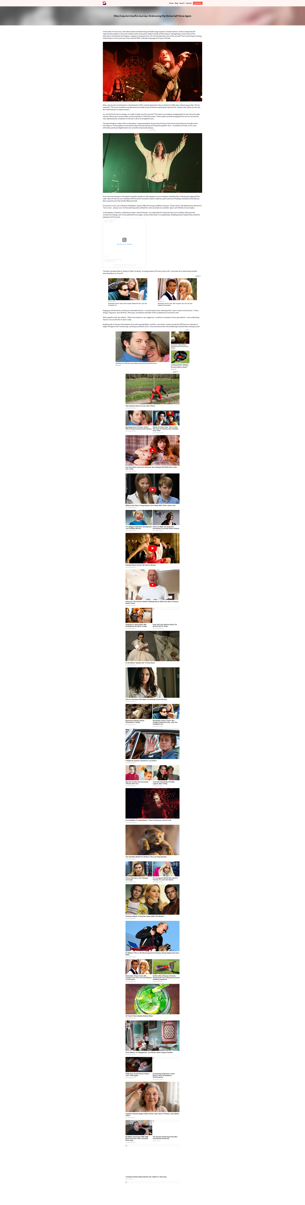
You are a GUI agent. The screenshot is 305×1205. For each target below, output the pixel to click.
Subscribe (198, 3)
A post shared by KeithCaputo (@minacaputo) (124, 265)
